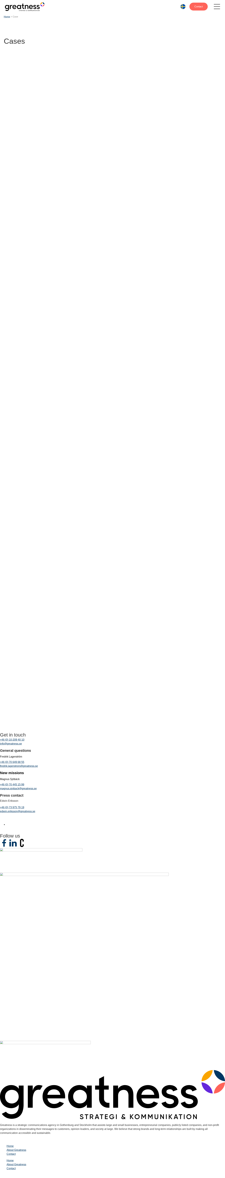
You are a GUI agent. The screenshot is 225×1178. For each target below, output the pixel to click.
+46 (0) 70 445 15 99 (12, 784)
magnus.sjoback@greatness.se (18, 788)
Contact (198, 6)
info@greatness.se (11, 743)
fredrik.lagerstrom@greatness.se (19, 766)
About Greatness (16, 1150)
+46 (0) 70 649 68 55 (12, 762)
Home (7, 16)
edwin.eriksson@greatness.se (17, 811)
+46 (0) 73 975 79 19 (12, 807)
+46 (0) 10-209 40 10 (12, 739)
